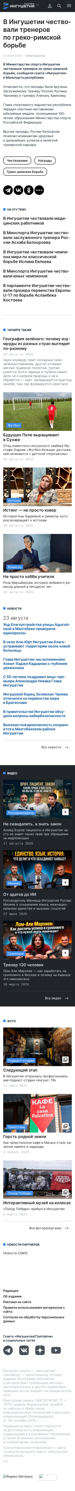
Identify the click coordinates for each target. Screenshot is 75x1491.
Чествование (17, 161)
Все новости (51, 747)
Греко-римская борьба (25, 172)
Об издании (12, 1296)
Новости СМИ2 (15, 1253)
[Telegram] (8, 190)
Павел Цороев (35, 55)
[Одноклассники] (29, 190)
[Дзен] (40, 1354)
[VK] (24, 1354)
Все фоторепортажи (45, 1228)
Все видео (53, 998)
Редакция (10, 1291)
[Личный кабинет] (50, 6)
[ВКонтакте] (18, 190)
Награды (45, 161)
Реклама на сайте (17, 1302)
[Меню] (69, 6)
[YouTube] (56, 1354)
